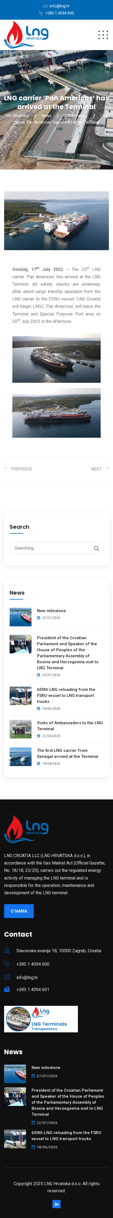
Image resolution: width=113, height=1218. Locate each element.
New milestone (51, 610)
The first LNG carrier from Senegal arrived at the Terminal (67, 753)
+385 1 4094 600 (59, 13)
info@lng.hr (60, 6)
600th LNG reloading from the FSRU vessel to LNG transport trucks (66, 695)
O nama (19, 911)
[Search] (93, 548)
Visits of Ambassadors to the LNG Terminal (70, 725)
